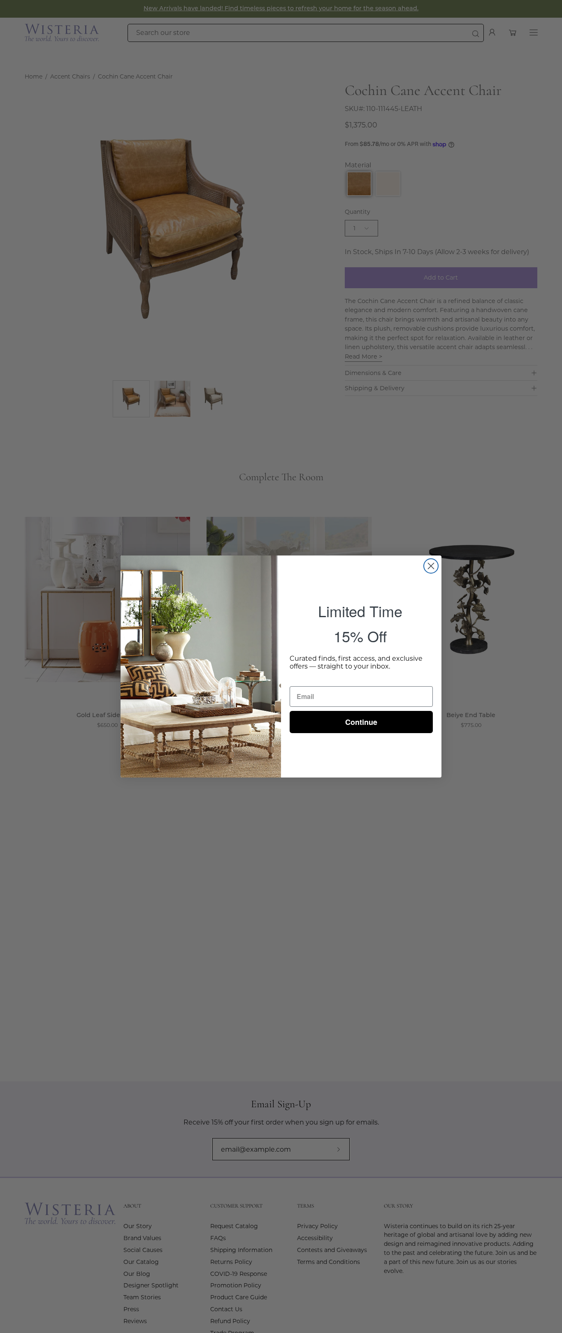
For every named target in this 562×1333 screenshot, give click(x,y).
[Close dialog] (431, 566)
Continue (361, 722)
